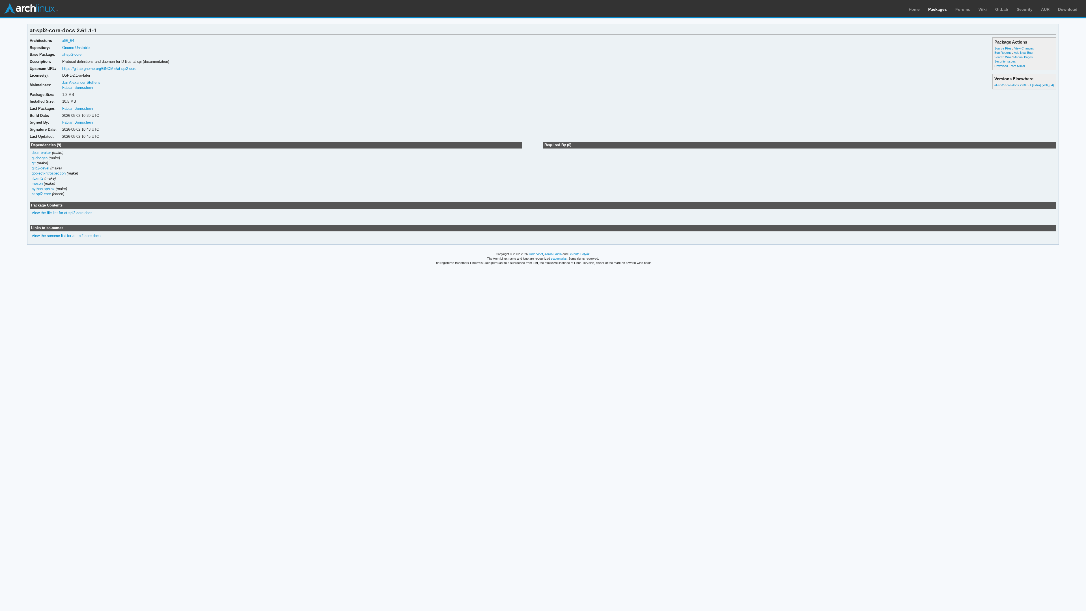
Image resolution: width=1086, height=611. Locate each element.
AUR (1045, 9)
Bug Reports (1003, 52)
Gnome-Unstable (76, 48)
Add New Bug (1023, 52)
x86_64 (68, 40)
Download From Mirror (1009, 66)
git (34, 163)
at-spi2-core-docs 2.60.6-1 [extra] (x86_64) (1024, 85)
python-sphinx (43, 189)
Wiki (983, 9)
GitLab (1001, 9)
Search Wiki (1002, 57)
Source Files (1003, 48)
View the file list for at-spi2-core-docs (62, 213)
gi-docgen (40, 158)
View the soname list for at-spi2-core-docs (66, 236)
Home (914, 9)
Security (1025, 9)
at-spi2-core (71, 54)
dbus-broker (41, 152)
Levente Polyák (579, 254)
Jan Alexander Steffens (81, 82)
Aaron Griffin (553, 254)
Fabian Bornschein (77, 87)
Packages (937, 9)
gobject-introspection (49, 173)
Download (1068, 9)
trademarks (559, 258)
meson (37, 183)
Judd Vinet (536, 254)
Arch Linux (31, 8)
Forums (962, 9)
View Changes (1024, 48)
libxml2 (37, 178)
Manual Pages (1023, 57)
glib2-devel (40, 168)
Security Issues (1005, 61)
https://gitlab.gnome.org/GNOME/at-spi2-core (99, 68)
